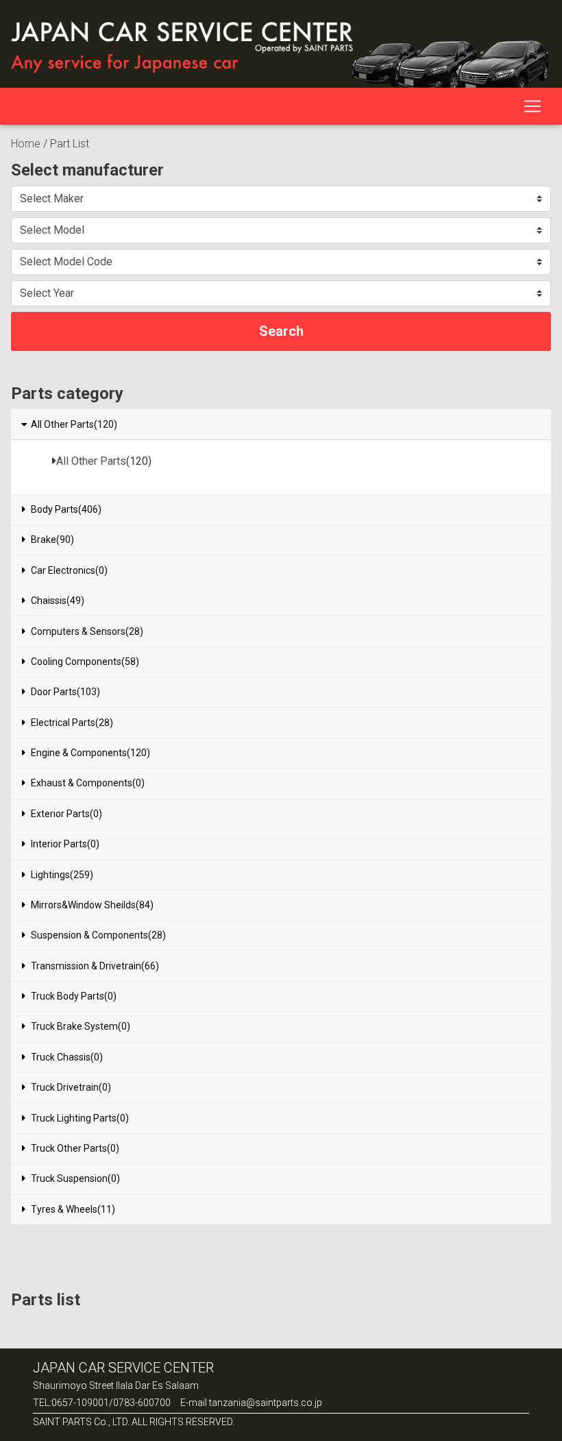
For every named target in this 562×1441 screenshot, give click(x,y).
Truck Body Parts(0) (74, 996)
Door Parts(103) (65, 691)
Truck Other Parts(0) (75, 1148)
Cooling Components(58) (85, 661)
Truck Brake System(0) (80, 1026)
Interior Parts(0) (65, 843)
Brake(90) (52, 539)
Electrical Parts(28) (72, 722)
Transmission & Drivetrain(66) (95, 965)
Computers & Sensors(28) (87, 631)
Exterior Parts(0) (66, 813)
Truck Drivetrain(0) (71, 1087)
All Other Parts (91, 461)
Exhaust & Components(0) (88, 782)
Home (25, 143)
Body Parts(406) (66, 509)
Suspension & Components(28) (98, 935)
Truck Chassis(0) (67, 1057)
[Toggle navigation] (532, 106)
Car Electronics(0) (69, 570)
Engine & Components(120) (90, 752)
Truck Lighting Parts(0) (80, 1118)
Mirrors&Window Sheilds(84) (92, 904)
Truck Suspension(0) (75, 1178)
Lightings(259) (62, 874)
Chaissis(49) (57, 600)
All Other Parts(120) (74, 424)
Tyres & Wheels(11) (73, 1209)
